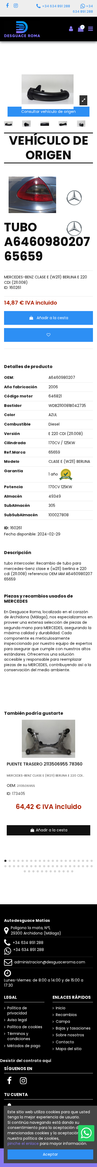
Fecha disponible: (20, 534)
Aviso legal (17, 1020)
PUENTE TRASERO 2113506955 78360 (44, 764)
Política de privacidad (17, 1011)
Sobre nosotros (70, 1035)
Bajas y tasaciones (73, 1028)
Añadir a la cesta (52, 318)
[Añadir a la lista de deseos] (48, 335)
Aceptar (50, 1154)
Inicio (60, 1008)
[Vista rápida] (89, 737)
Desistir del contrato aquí (25, 1060)
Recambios (66, 1014)
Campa (63, 1021)
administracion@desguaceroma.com (49, 962)
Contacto (65, 1042)
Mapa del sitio (69, 1048)
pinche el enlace (23, 1143)
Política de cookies (24, 1027)
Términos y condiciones (18, 1036)
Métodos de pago (23, 1045)
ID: (6, 287)
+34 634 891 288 (28, 942)
